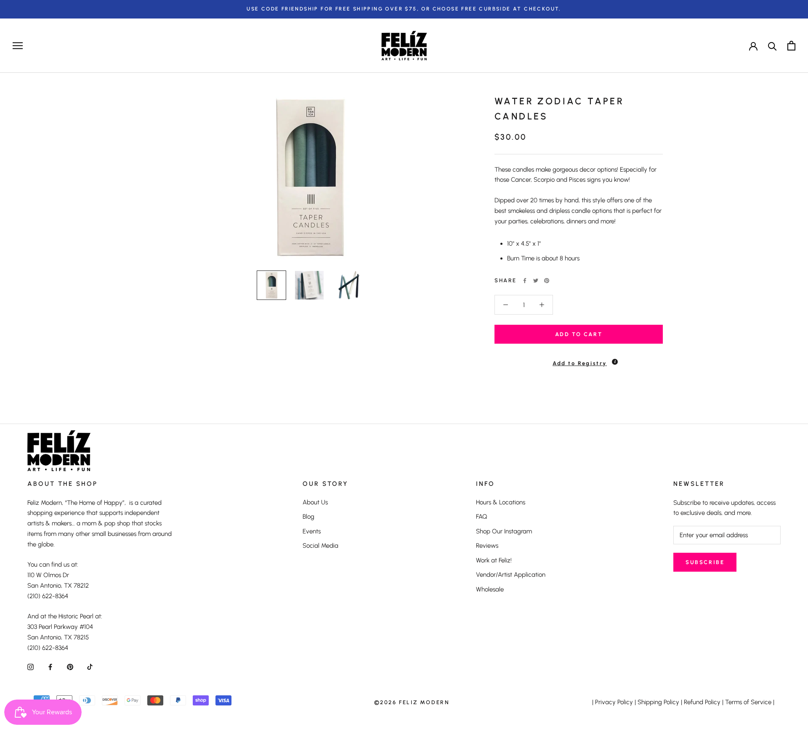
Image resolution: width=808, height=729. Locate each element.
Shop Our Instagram (504, 531)
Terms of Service (748, 702)
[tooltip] (615, 362)
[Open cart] (791, 45)
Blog (308, 516)
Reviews (487, 545)
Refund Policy (702, 702)
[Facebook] (524, 280)
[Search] (772, 45)
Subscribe (705, 562)
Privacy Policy (614, 702)
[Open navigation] (18, 45)
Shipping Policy (658, 702)
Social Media (320, 545)
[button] (578, 359)
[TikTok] (90, 666)
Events (312, 531)
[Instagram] (30, 666)
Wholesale (490, 589)
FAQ (481, 516)
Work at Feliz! (494, 560)
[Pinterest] (546, 280)
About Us (315, 502)
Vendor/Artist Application (510, 574)
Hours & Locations (500, 502)
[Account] (753, 45)
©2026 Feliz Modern (412, 702)
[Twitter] (535, 280)
